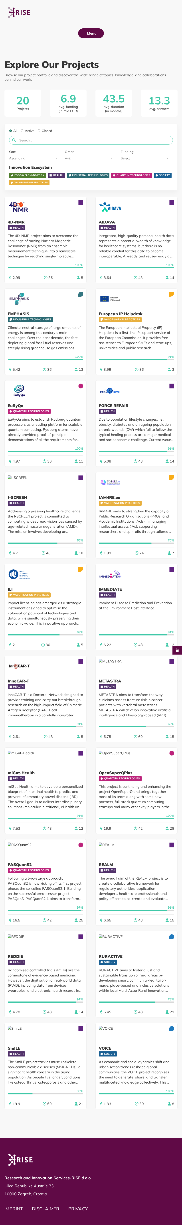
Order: (69, 152)
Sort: (12, 152)
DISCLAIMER (45, 1208)
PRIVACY (78, 1208)
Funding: (127, 152)
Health (58, 175)
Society (164, 175)
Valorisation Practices (31, 182)
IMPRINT (13, 1208)
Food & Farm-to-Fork (29, 175)
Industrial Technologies (90, 175)
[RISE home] (22, 1160)
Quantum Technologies (133, 175)
